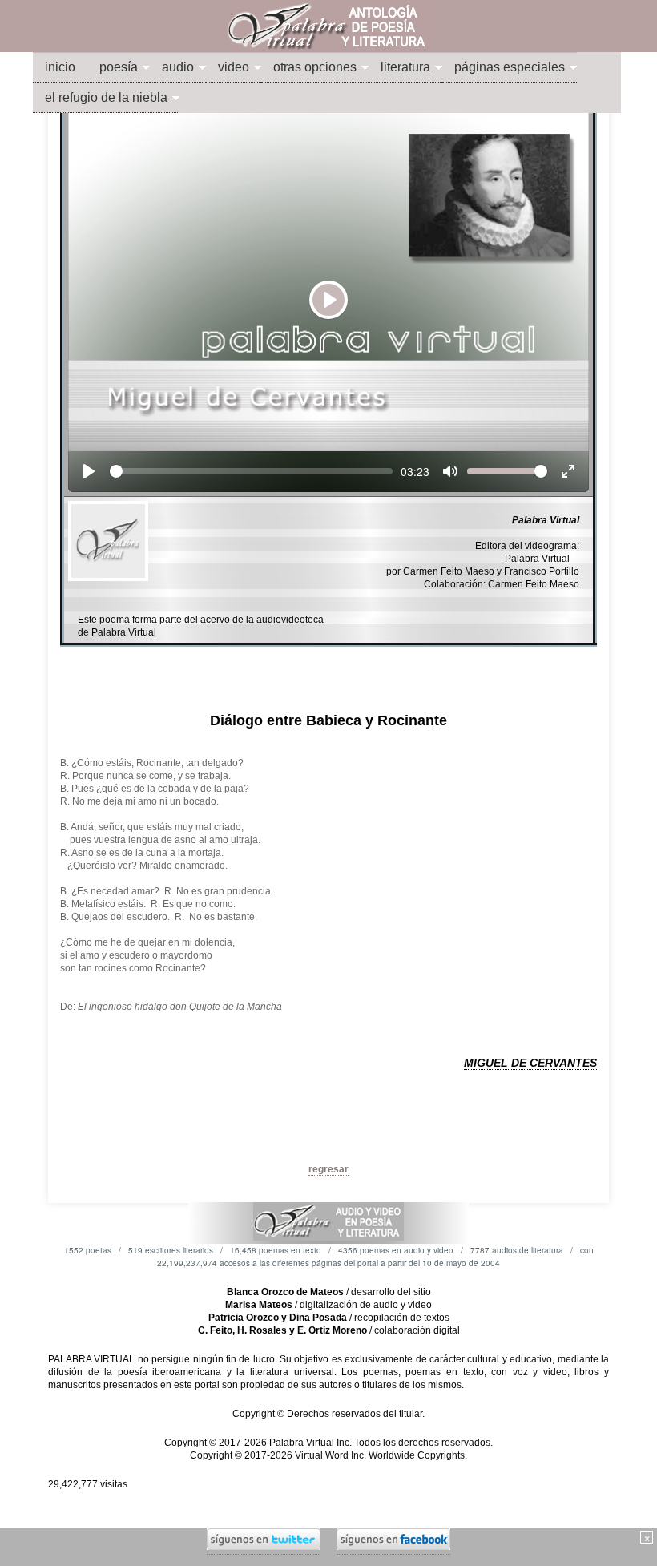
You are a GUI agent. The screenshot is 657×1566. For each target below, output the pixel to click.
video (233, 67)
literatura (405, 67)
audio (178, 67)
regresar (328, 1169)
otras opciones (315, 67)
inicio (60, 67)
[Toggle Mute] (450, 471)
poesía (118, 67)
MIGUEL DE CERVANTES (530, 1062)
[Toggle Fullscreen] (568, 471)
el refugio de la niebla (106, 97)
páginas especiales (509, 67)
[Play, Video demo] (89, 471)
